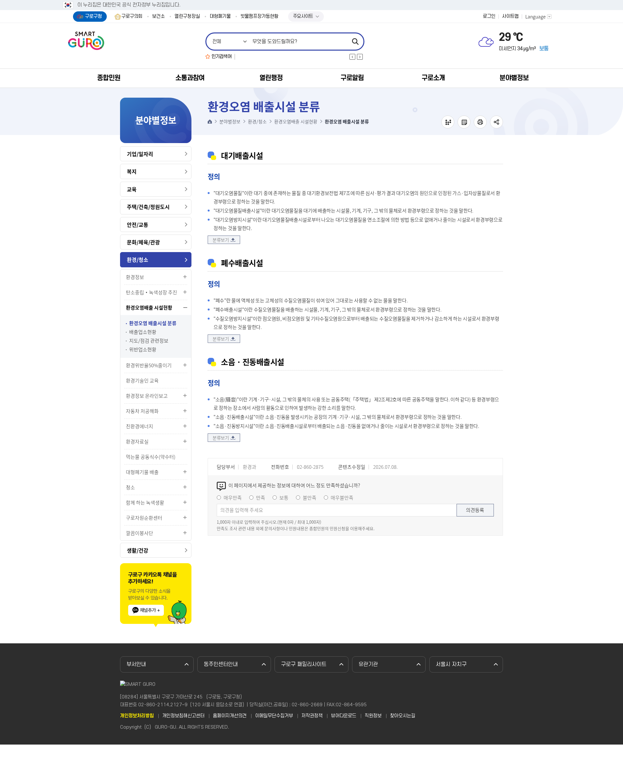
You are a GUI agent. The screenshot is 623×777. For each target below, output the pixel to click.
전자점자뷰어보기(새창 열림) (447, 121)
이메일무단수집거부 (274, 716)
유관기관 (368, 664)
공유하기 (496, 121)
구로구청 (93, 16)
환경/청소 (137, 259)
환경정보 (135, 277)
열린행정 (271, 78)
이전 (352, 57)
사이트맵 (510, 16)
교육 (132, 189)
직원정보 (373, 716)
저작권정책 (312, 716)
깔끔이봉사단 (139, 533)
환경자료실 (137, 441)
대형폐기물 (220, 16)
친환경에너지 (139, 426)
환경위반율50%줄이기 (149, 365)
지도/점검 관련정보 (148, 340)
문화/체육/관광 (143, 242)
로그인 (489, 16)
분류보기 (221, 240)
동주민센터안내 (221, 664)
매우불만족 (342, 497)
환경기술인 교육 (142, 380)
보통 (283, 497)
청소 (130, 487)
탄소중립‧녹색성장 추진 (151, 292)
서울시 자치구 (451, 664)
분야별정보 (514, 78)
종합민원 (108, 78)
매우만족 (233, 497)
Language (535, 16)
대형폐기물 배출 (142, 472)
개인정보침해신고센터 (183, 716)
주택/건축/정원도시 (148, 207)
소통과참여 (189, 78)
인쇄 (480, 121)
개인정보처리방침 (137, 716)
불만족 (309, 497)
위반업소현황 (142, 349)
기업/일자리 (140, 154)
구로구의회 (131, 16)
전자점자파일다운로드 (464, 121)
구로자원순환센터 (144, 517)
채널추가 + (150, 610)
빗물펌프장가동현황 (259, 16)
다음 (360, 57)
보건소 (158, 16)
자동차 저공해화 (142, 411)
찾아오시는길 (402, 716)
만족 (260, 497)
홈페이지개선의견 (230, 716)
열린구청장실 (187, 16)
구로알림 (352, 78)
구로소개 (433, 78)
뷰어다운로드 (343, 716)
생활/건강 (137, 550)
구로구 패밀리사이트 (303, 664)
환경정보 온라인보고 (147, 395)
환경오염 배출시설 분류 (153, 323)
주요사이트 (303, 16)
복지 (132, 171)
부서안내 (136, 664)
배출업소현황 (142, 332)
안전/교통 (137, 224)
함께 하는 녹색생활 (145, 502)
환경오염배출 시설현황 (149, 307)
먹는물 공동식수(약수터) (151, 456)
